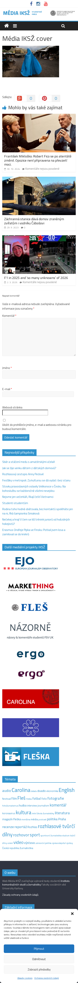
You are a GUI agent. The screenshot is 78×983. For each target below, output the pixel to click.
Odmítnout (39, 959)
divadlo (41, 791)
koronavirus (8, 813)
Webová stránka (12, 407)
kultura (23, 812)
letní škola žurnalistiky (43, 813)
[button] (72, 914)
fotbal (36, 798)
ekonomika (52, 791)
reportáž (20, 826)
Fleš (21, 798)
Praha (62, 819)
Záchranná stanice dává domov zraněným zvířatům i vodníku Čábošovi (34, 221)
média (34, 819)
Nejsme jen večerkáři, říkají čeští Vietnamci (27, 497)
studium (65, 835)
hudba (23, 805)
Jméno (7, 368)
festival (6, 799)
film (14, 798)
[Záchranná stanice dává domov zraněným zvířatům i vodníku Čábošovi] (39, 179)
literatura (62, 813)
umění (10, 843)
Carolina (21, 790)
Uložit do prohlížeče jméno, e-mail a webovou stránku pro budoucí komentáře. (36, 427)
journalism (43, 805)
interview (32, 805)
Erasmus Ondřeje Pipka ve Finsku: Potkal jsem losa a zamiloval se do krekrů (33, 532)
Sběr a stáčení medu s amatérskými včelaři (28, 462)
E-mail (7, 389)
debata (34, 791)
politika (52, 819)
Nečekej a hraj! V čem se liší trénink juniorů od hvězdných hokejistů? (36, 521)
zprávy (69, 843)
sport (35, 834)
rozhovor (21, 835)
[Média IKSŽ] (39, 11)
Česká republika (10, 848)
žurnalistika (26, 848)
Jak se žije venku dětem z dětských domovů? (29, 468)
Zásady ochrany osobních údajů (20, 895)
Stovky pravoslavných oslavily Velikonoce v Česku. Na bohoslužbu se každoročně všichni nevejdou (34, 488)
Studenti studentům (15, 503)
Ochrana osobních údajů (46, 978)
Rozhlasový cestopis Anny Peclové (23, 474)
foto (44, 799)
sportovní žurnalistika (51, 835)
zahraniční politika (43, 843)
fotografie (55, 798)
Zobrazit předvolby (39, 969)
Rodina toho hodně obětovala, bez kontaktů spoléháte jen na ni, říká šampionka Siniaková (37, 511)
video (18, 842)
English (67, 790)
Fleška (29, 798)
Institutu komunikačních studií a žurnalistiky (36, 883)
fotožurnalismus (10, 805)
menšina (25, 819)
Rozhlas (32, 827)
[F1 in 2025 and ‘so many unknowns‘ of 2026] (39, 237)
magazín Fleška (11, 819)
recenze (8, 826)
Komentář (9, 316)
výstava (29, 842)
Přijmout (39, 949)
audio (6, 790)
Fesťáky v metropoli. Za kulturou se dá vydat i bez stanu (36, 480)
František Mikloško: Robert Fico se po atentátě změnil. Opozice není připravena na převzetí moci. (37, 160)
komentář (58, 805)
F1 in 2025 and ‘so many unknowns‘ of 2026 (36, 277)
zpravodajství (59, 843)
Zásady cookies (24, 978)
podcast (42, 819)
